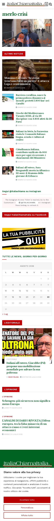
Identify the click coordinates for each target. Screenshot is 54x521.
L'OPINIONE (7, 397)
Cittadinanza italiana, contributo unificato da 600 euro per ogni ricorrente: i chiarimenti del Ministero (31, 153)
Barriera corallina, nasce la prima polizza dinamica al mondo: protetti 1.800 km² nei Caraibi (32, 99)
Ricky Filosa (13, 377)
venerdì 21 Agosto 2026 (15, 88)
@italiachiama (27, 203)
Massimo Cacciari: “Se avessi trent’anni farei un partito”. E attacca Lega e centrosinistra (26, 81)
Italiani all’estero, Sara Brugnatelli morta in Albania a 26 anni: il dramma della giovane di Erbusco (32, 171)
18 (13, 297)
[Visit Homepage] (27, 4)
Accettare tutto (27, 500)
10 (6, 291)
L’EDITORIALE (11, 359)
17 (6, 297)
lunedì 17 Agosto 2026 (12, 408)
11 (13, 291)
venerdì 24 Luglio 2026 (12, 434)
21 (34, 297)
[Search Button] (50, 4)
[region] (27, 494)
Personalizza (27, 507)
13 (27, 291)
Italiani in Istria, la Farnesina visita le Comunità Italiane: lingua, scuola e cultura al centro (32, 135)
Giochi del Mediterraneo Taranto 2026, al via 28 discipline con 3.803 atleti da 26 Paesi (34, 117)
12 (20, 291)
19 (20, 297)
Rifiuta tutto (27, 515)
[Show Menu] (3, 4)
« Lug (5, 314)
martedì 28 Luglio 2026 (31, 377)
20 (27, 297)
